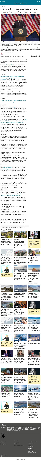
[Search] (38, 1)
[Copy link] (38, 56)
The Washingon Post (13, 107)
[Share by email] (36, 56)
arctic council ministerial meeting (9, 227)
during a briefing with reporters (7, 169)
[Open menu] (40, 1)
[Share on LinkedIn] (35, 56)
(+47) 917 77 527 (16, 443)
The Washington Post (7, 167)
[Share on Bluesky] (39, 56)
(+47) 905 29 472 (32, 443)
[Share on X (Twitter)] (33, 56)
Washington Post (9, 64)
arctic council (21, 227)
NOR (1, 1)
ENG (4, 1)
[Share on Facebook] (31, 56)
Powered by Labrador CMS (20, 459)
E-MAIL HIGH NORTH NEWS (19, 445)
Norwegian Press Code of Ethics (34, 427)
